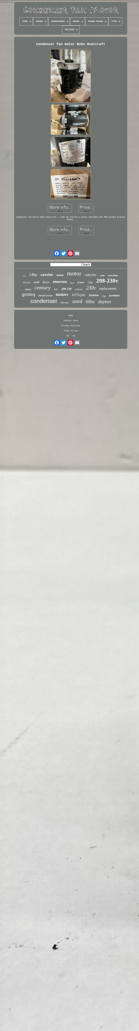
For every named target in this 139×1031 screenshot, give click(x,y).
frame (81, 282)
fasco (46, 282)
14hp (33, 274)
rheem (28, 289)
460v (56, 289)
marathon (113, 275)
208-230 (66, 289)
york (36, 282)
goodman (114, 295)
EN (68, 336)
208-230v (107, 281)
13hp (90, 282)
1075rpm (78, 295)
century (42, 288)
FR (74, 336)
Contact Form (71, 320)
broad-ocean (45, 295)
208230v (91, 275)
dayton (104, 301)
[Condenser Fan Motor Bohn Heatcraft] (71, 76)
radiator (79, 289)
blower (65, 302)
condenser (43, 301)
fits (24, 276)
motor (74, 273)
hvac (72, 283)
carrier (47, 274)
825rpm (26, 282)
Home (70, 315)
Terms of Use (71, 331)
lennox (93, 295)
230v (91, 288)
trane (60, 275)
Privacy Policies (70, 326)
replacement (108, 288)
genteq (28, 294)
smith (102, 275)
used (77, 301)
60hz (90, 301)
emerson (60, 281)
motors (62, 294)
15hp (104, 296)
